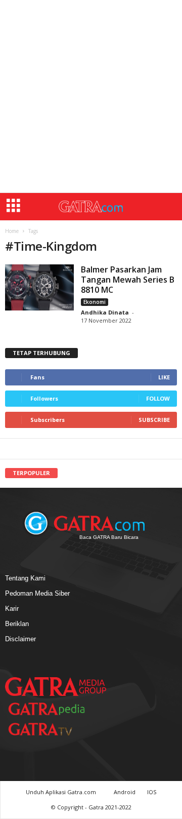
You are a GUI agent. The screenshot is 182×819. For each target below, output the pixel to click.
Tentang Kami (25, 578)
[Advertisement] (91, 96)
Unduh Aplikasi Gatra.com (62, 792)
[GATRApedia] (50, 708)
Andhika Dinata (105, 312)
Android (124, 792)
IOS (151, 792)
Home (12, 231)
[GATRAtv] (50, 729)
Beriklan (17, 624)
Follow (158, 398)
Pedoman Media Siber (37, 593)
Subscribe (154, 419)
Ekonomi (94, 301)
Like (164, 377)
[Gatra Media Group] (55, 686)
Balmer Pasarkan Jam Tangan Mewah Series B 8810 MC (127, 279)
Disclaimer (20, 639)
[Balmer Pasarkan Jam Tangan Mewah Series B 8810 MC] (39, 287)
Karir (12, 608)
